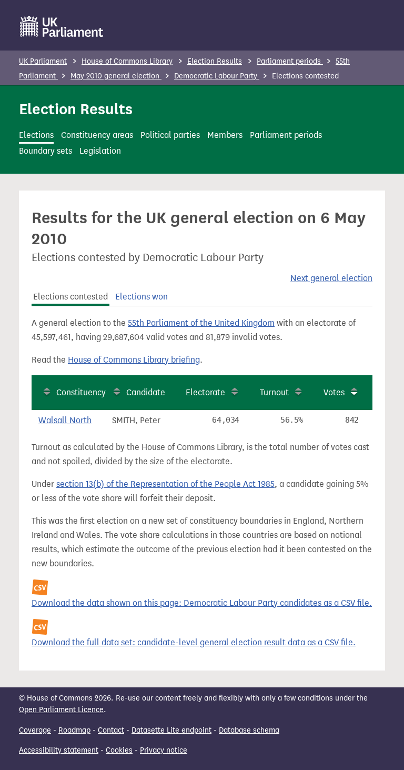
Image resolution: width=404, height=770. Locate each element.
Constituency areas (97, 135)
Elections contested (70, 297)
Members (225, 135)
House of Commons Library (127, 61)
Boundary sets (45, 151)
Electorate (205, 392)
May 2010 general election (115, 76)
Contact (111, 730)
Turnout (274, 392)
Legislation (100, 151)
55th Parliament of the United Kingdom (201, 323)
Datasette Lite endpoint (171, 730)
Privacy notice (163, 750)
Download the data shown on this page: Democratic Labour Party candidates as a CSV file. (202, 603)
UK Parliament (43, 61)
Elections (36, 135)
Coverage (35, 730)
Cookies (119, 750)
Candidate (145, 392)
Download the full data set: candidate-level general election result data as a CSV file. (194, 642)
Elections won (141, 297)
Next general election (331, 278)
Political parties (170, 135)
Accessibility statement (58, 750)
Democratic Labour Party (216, 76)
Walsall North (65, 420)
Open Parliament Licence (61, 709)
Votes (334, 392)
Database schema (249, 730)
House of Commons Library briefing (134, 360)
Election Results (214, 61)
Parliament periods (290, 61)
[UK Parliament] (62, 26)
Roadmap (74, 730)
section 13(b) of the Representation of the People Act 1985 (165, 484)
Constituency (81, 392)
